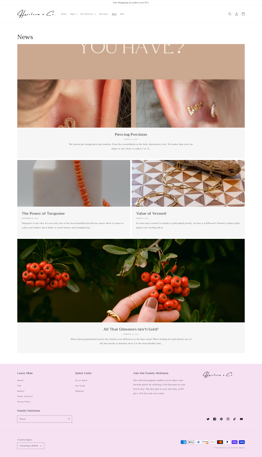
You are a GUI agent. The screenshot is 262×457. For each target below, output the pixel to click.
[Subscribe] (68, 419)
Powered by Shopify (238, 447)
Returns (20, 391)
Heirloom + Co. (225, 447)
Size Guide (80, 386)
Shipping (79, 391)
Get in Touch (81, 380)
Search (20, 380)
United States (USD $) (29, 446)
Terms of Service (25, 396)
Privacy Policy (23, 401)
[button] (230, 14)
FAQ (19, 386)
